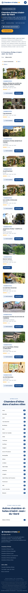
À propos (18, 580)
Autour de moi (7, 30)
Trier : (3, 57)
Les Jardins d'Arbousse (10, 200)
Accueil (3, 23)
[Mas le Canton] (14, 249)
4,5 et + (5, 64)
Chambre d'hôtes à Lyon (7, 553)
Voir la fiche (18, 93)
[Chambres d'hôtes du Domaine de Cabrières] (14, 306)
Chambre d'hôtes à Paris (7, 549)
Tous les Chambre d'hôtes (7, 567)
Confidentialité (19, 578)
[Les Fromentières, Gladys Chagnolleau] (14, 337)
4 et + (19, 61)
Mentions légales (9, 578)
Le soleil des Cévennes (10, 288)
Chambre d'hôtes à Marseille (8, 551)
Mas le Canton (7, 259)
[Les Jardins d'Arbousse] (14, 190)
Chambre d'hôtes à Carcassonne (9, 555)
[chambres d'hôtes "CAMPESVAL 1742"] (14, 219)
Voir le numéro (9, 93)
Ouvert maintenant (8, 61)
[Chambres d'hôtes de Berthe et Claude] (14, 131)
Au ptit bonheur (8, 171)
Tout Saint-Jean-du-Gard (11, 26)
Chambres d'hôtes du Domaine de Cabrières (13, 317)
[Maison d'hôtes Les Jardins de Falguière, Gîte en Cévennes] (14, 73)
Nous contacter (5, 571)
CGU (14, 578)
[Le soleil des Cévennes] (14, 278)
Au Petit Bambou (8, 377)
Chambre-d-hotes (12, 2)
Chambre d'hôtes (10, 23)
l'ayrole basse (7, 113)
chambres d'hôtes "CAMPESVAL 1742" (12, 229)
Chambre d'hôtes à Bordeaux (8, 558)
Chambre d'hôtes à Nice (7, 560)
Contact (22, 580)
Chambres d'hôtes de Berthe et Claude (12, 141)
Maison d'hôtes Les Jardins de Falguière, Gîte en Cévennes (12, 83)
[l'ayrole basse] (14, 103)
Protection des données (9, 580)
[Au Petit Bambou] (14, 367)
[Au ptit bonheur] (14, 161)
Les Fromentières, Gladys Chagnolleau (10, 347)
